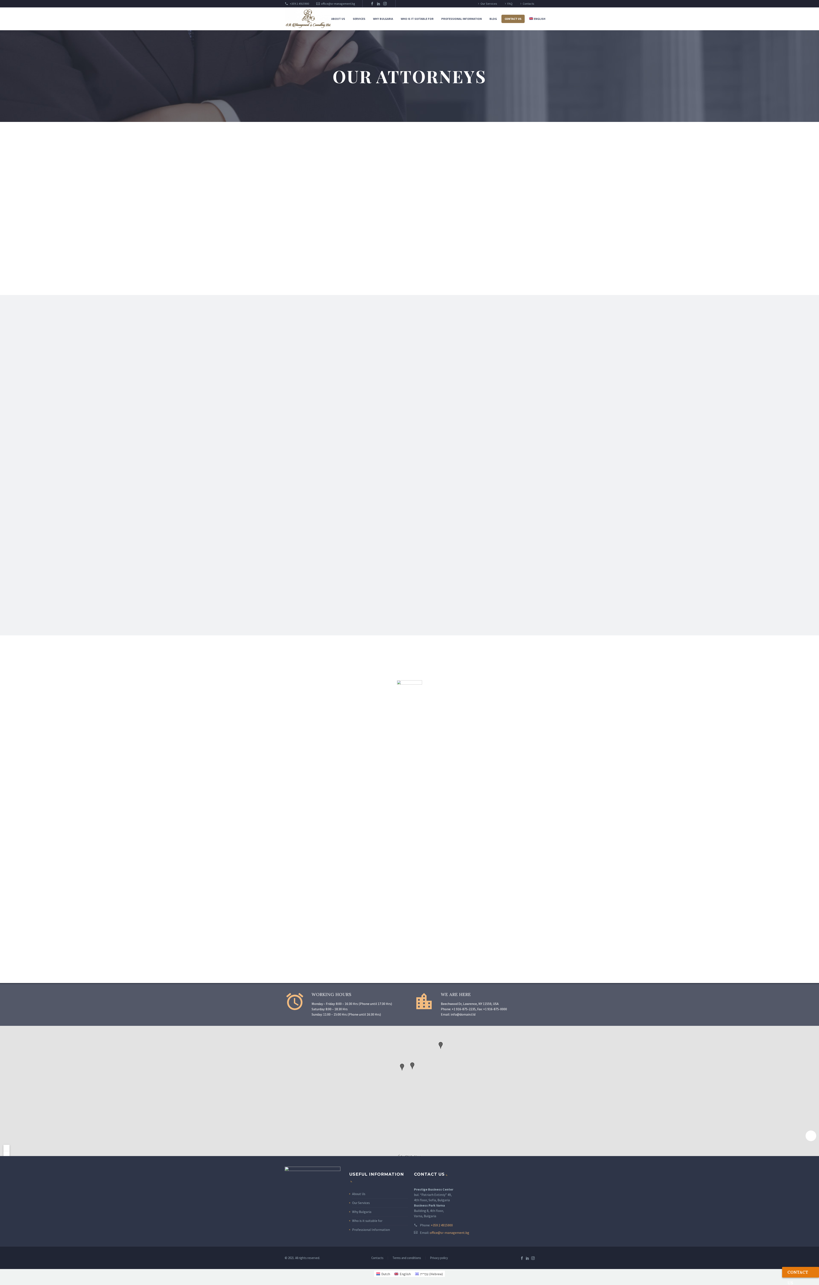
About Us (358, 1194)
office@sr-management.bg (338, 4)
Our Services (489, 4)
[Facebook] (372, 3)
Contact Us (513, 19)
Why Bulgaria (383, 19)
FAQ (510, 4)
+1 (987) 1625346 (310, 389)
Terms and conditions (406, 1258)
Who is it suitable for (417, 19)
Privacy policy (439, 1258)
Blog (493, 19)
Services (359, 19)
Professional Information (461, 19)
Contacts (528, 4)
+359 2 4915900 (299, 4)
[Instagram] (385, 3)
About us (338, 19)
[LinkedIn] (378, 3)
